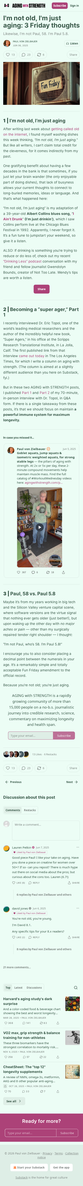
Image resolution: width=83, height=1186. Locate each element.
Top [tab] (8, 987)
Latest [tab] (18, 987)
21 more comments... (17, 967)
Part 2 (45, 393)
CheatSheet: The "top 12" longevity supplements (24, 1069)
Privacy (47, 1153)
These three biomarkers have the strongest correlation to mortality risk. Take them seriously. (29, 1045)
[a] (40, 527)
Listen (74, 43)
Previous (15, 782)
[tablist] (20, 810)
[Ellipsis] (78, 847)
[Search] (76, 988)
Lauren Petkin (21, 847)
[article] (41, 1010)
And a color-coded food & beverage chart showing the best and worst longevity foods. (31, 1011)
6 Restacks (50, 754)
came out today (31, 356)
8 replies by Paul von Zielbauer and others (44, 949)
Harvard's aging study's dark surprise (27, 1001)
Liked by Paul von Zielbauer (31, 852)
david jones (20, 908)
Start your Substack (31, 1167)
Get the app (61, 1167)
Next (69, 782)
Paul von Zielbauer (25, 41)
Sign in (74, 5)
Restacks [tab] (30, 810)
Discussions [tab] (34, 987)
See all (11, 1101)
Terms (59, 1153)
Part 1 (26, 393)
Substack (22, 1177)
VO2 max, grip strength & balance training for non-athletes (31, 1035)
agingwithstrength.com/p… (44, 482)
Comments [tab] (13, 810)
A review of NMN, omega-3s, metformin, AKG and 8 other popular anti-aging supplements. (31, 1079)
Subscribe (59, 5)
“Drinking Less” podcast (22, 261)
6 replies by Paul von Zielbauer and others (44, 894)
